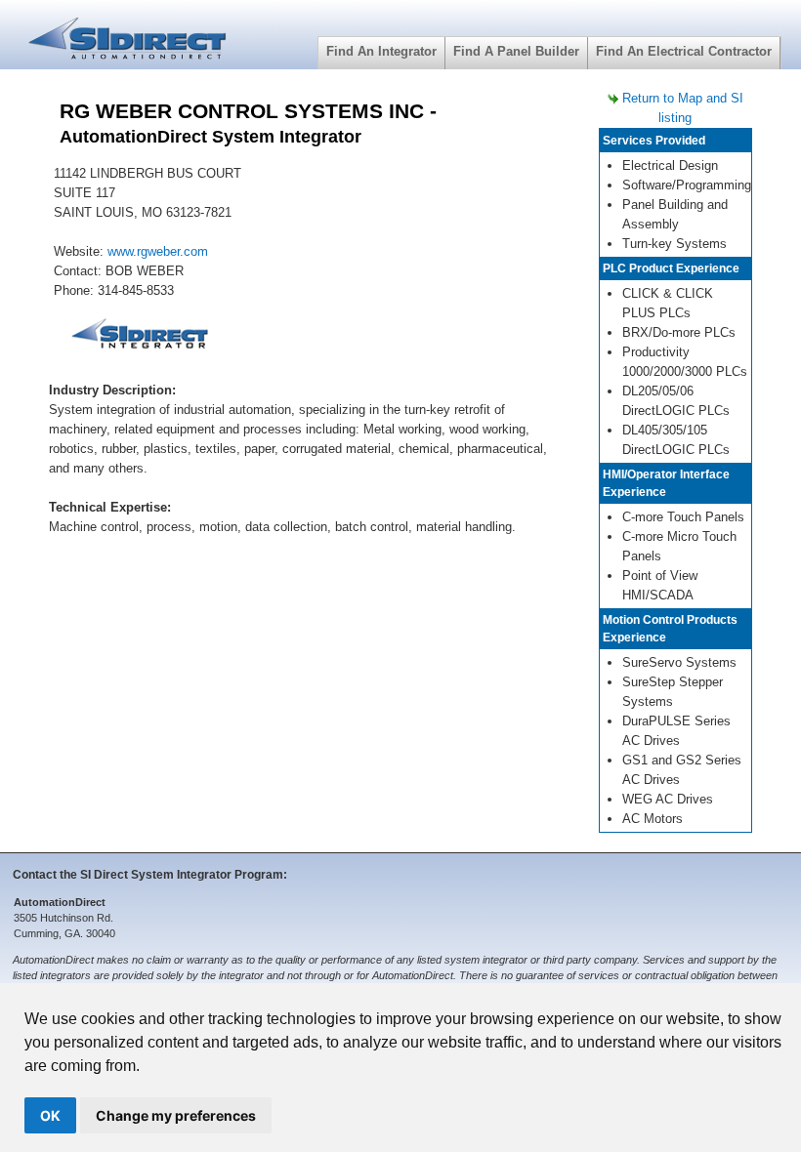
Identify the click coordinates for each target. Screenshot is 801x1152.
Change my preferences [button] (176, 1115)
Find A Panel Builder (516, 51)
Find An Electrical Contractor (684, 51)
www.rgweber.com (157, 251)
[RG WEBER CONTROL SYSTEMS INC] (141, 337)
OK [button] (50, 1115)
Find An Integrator (381, 51)
